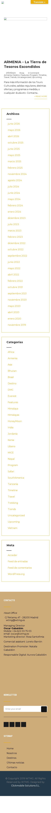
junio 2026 (14, 123)
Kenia (11, 440)
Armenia (8, 75)
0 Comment (33, 73)
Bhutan (12, 371)
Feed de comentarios (20, 567)
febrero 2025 (15, 167)
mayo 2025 (14, 155)
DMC (10, 389)
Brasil (11, 377)
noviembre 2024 (17, 174)
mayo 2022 (14, 268)
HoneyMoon (15, 421)
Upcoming (37, 77)
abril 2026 (13, 136)
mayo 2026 (14, 130)
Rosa (22, 73)
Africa (11, 352)
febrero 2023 (15, 237)
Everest (12, 396)
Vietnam (12, 528)
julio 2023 (13, 224)
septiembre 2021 (17, 293)
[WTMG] (3, 2)
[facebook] (6, 724)
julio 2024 (13, 186)
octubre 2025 (15, 142)
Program (34, 75)
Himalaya (13, 408)
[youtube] (23, 724)
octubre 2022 (16, 249)
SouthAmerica (16, 477)
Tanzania (13, 484)
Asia (10, 364)
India (10, 427)
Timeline (42, 75)
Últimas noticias (15, 762)
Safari (11, 471)
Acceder (12, 555)
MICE (11, 452)
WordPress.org (16, 574)
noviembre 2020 (17, 299)
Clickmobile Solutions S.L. (25, 785)
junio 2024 (14, 193)
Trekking (13, 503)
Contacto (12, 767)
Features (25, 75)
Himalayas (13, 415)
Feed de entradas (18, 561)
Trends (13, 77)
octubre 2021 (15, 287)
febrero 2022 (15, 281)
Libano (11, 446)
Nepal (11, 459)
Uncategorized (24, 77)
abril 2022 (13, 274)
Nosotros (12, 753)
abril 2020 (13, 312)
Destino (16, 75)
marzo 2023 (14, 230)
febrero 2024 (15, 205)
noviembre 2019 (17, 325)
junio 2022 (14, 262)
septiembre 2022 (17, 255)
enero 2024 (14, 211)
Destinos (11, 758)
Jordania (12, 433)
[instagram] (11, 724)
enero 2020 (14, 318)
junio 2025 (14, 149)
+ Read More (40, 96)
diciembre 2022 (17, 243)
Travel (6, 77)
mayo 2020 (14, 306)
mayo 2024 (14, 199)
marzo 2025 (14, 161)
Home (10, 748)
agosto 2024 (15, 180)
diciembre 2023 (17, 218)
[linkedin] (17, 724)
